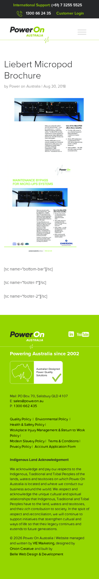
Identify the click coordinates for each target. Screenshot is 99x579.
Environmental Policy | (52, 419)
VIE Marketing (43, 543)
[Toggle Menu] (82, 32)
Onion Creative (22, 549)
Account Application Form (55, 446)
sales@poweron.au (28, 401)
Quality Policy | (22, 419)
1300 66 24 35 (38, 13)
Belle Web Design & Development (36, 554)
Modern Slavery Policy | (28, 441)
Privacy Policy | (21, 446)
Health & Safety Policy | (28, 425)
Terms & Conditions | (64, 441)
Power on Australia (24, 86)
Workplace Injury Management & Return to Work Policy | (47, 433)
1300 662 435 (25, 406)
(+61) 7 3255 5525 (66, 5)
